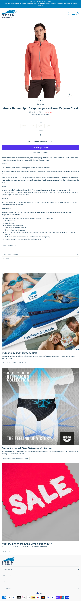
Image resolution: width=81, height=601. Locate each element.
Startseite (40, 104)
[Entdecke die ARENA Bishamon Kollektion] (40, 406)
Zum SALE (6, 551)
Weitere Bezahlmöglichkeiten (40, 152)
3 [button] (40, 100)
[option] (40, 3)
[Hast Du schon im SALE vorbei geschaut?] (40, 502)
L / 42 (48, 126)
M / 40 (40, 126)
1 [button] (37, 100)
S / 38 (32, 126)
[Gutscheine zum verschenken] (40, 311)
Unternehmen (7, 569)
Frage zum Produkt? (11, 254)
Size (40, 122)
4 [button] (42, 100)
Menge (40, 130)
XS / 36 (24, 126)
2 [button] (38, 100)
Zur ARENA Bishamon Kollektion (15, 458)
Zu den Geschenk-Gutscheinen (14, 362)
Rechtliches (6, 575)
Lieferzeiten (8, 250)
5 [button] (44, 100)
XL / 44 (56, 126)
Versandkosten (45, 115)
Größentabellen (9, 245)
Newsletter (6, 588)
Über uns (5, 581)
